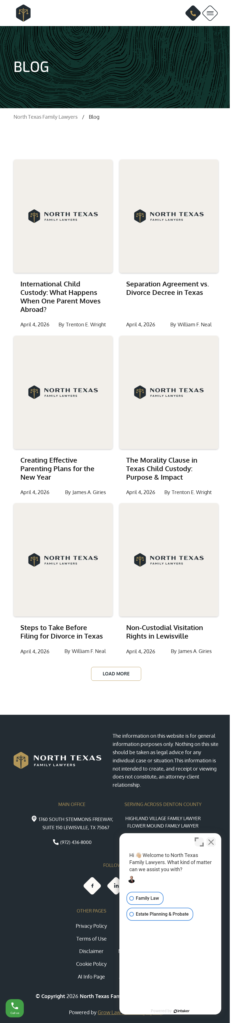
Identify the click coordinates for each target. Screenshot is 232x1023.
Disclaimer (91, 951)
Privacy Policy (91, 926)
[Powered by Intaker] (181, 1011)
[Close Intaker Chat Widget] (211, 842)
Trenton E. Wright (86, 324)
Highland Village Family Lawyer (163, 818)
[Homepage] (21, 13)
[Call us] (193, 13)
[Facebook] (92, 886)
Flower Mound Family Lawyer (162, 826)
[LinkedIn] (116, 886)
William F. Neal (195, 324)
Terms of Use (91, 938)
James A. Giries (89, 492)
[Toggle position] (199, 842)
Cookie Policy (91, 964)
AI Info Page (91, 976)
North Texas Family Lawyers (46, 117)
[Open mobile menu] (210, 13)
